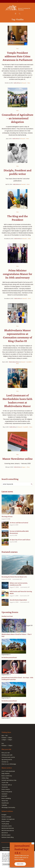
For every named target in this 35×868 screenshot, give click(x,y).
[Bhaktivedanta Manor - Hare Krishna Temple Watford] (17, 8)
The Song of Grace (7, 516)
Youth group (5, 824)
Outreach (4, 794)
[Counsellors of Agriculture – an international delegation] (17, 97)
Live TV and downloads (8, 771)
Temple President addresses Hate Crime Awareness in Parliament (17, 56)
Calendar (4, 805)
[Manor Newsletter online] (17, 441)
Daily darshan (6, 773)
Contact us (5, 762)
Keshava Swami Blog (8, 837)
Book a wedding (6, 798)
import (23, 467)
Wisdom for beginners (8, 819)
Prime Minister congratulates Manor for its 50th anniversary (17, 274)
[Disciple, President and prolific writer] (17, 153)
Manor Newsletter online (17, 458)
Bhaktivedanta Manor (14, 362)
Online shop (5, 778)
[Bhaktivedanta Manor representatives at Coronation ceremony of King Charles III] (17, 313)
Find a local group (7, 791)
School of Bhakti (6, 817)
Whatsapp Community (8, 807)
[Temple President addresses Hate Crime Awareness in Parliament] (17, 35)
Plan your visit (6, 753)
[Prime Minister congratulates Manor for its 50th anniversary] (17, 253)
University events (7, 826)
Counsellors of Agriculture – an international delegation (17, 118)
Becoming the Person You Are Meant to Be (14, 577)
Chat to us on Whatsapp (9, 764)
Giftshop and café (7, 755)
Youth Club (5, 782)
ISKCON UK (5, 833)
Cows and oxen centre (8, 757)
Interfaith (29, 362)
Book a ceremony (7, 776)
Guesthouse (5, 803)
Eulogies (4, 814)
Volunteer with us (7, 785)
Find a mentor (6, 789)
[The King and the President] (17, 199)
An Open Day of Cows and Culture (20, 539)
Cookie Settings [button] (7, 864)
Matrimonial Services (8, 828)
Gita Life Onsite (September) (18, 600)
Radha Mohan (17, 82)
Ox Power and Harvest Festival (19, 522)
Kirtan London (6, 821)
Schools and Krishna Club (9, 780)
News (29, 82)
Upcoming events (7, 759)
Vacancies (5, 787)
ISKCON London (6, 835)
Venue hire (5, 800)
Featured (24, 82)
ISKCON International (8, 830)
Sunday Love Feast (7, 616)
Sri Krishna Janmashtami (9, 657)
